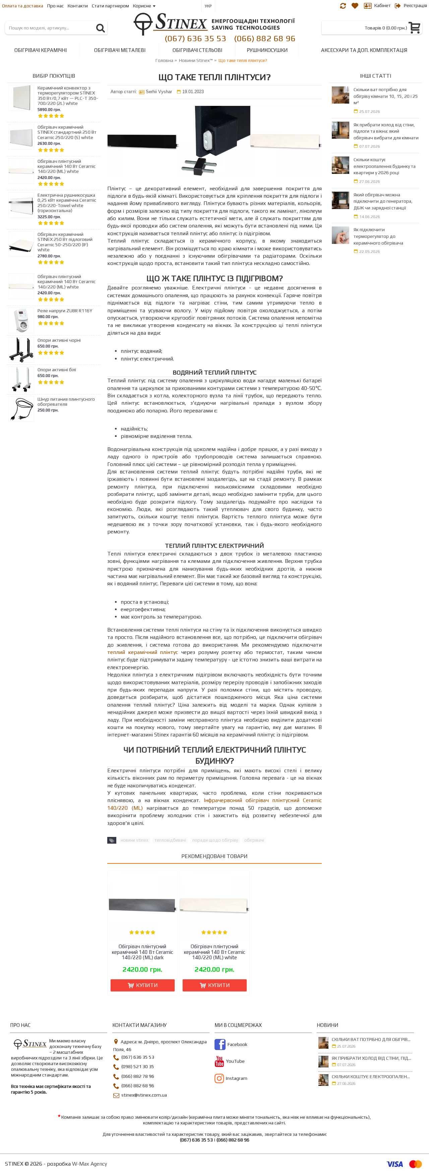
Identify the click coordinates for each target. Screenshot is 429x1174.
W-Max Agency (89, 1164)
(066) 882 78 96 (137, 1076)
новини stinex (134, 840)
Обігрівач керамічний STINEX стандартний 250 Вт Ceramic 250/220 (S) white (67, 132)
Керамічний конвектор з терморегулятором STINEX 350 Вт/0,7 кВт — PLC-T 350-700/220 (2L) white (68, 95)
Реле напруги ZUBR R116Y (65, 310)
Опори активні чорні (59, 340)
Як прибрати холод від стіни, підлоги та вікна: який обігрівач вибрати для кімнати (386, 131)
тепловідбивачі (170, 840)
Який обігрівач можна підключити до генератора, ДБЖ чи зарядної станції (383, 201)
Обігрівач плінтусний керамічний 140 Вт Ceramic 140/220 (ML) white (67, 166)
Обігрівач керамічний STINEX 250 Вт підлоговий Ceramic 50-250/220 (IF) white (65, 242)
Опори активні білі (57, 369)
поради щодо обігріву (215, 840)
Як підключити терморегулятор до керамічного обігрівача (378, 236)
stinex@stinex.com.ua (144, 1095)
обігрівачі (254, 840)
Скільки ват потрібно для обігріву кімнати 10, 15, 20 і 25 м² (386, 96)
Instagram (236, 1078)
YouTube (235, 1061)
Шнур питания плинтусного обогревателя (66, 402)
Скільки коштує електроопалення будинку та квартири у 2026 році (385, 166)
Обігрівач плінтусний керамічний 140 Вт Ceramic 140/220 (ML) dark (142, 951)
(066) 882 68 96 (265, 38)
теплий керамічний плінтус (142, 652)
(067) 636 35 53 (195, 38)
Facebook (237, 1044)
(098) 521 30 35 (137, 1066)
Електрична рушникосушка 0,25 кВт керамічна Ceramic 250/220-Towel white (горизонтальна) (67, 203)
